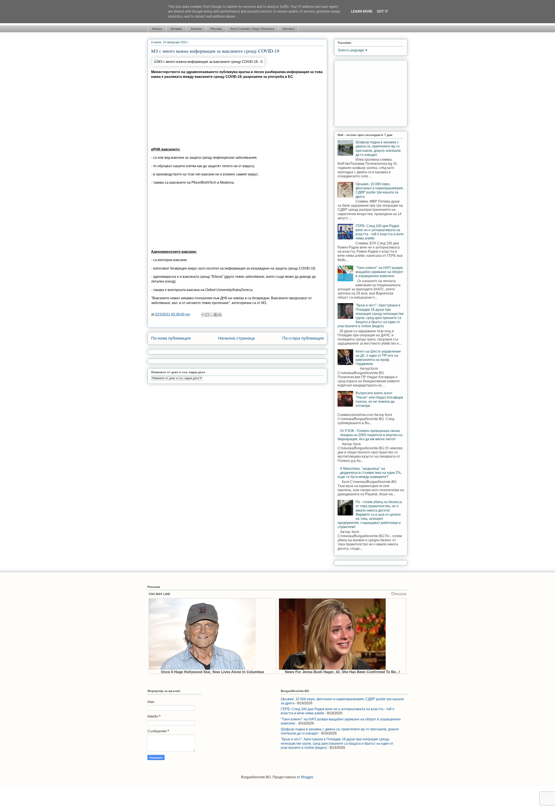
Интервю (176, 28)
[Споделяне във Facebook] (216, 314)
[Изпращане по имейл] (203, 314)
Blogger (307, 777)
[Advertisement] (237, 113)
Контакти (288, 28)
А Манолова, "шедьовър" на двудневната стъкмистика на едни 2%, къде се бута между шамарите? (370, 473)
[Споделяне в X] (211, 314)
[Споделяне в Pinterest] (220, 314)
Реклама (216, 28)
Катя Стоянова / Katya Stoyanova (252, 28)
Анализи (196, 28)
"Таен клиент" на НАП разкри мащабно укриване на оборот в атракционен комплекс (379, 272)
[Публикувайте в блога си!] (207, 314)
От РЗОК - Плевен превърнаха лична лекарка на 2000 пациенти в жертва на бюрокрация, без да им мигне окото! (370, 435)
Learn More (361, 11)
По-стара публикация (303, 338)
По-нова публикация (171, 338)
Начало (157, 28)
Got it (382, 11)
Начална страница (236, 338)
